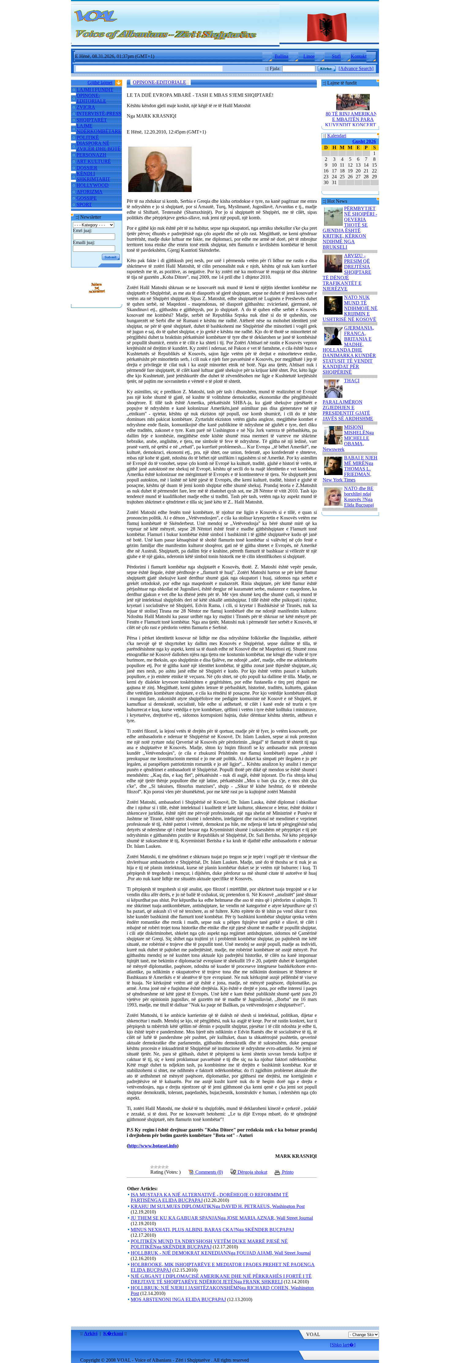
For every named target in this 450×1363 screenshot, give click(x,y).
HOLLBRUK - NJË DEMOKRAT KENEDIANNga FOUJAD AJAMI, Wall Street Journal (221, 1252)
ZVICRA (86, 107)
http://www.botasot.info (152, 1145)
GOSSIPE (87, 198)
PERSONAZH (91, 154)
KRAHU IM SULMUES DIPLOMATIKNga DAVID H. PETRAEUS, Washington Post (218, 1206)
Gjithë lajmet (100, 82)
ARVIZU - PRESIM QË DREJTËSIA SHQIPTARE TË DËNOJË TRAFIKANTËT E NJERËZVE (347, 272)
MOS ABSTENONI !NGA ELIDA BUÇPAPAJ (178, 1299)
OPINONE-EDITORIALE (91, 98)
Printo (287, 1172)
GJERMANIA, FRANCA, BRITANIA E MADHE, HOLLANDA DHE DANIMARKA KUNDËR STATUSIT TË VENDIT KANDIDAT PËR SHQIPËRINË (349, 350)
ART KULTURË (94, 161)
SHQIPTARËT (92, 120)
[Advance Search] (356, 68)
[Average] (159, 1167)
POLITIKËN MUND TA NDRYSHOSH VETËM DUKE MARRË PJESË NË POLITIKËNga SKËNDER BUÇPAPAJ (209, 1244)
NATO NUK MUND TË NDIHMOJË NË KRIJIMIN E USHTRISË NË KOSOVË (350, 308)
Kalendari (336, 135)
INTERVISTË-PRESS (99, 113)
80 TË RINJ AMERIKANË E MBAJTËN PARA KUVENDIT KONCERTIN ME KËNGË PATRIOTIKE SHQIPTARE (353, 116)
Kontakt (358, 56)
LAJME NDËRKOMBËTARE (99, 128)
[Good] (163, 1167)
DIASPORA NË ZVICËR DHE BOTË (99, 146)
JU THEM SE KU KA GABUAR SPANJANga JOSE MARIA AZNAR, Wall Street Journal (222, 1218)
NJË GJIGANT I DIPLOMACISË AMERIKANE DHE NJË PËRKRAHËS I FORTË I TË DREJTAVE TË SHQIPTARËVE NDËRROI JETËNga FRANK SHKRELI (221, 1279)
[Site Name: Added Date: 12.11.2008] (97, 301)
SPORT (84, 204)
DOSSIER (87, 167)
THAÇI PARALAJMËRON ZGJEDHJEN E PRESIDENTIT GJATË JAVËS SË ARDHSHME (348, 399)
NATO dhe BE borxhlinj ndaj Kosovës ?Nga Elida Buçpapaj (359, 497)
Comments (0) (208, 1172)
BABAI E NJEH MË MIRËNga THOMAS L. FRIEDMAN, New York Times (350, 468)
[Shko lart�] (342, 1344)
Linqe (309, 56)
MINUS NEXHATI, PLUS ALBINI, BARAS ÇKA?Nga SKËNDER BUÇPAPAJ (212, 1229)
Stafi (336, 56)
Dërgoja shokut (251, 1172)
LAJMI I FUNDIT (95, 89)
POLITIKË (88, 137)
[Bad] (156, 1167)
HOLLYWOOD (93, 185)
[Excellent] (167, 1167)
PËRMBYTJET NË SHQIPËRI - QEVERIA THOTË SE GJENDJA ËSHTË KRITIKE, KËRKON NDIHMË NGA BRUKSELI (350, 228)
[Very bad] (152, 1167)
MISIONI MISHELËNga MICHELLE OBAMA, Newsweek (348, 438)
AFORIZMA (90, 191)
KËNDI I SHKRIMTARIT (93, 176)
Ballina (281, 56)
